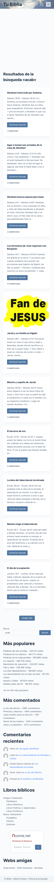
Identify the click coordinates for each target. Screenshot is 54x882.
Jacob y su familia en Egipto (22, 333)
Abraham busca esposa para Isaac (25, 197)
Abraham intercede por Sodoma (24, 92)
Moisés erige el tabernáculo (22, 524)
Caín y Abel (8, 667)
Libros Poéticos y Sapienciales (20, 808)
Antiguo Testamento (12, 798)
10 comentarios (13, 284)
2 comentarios (13, 368)
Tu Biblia (12, 4)
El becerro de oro (16, 431)
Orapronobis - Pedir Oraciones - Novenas (23, 868)
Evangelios (11, 817)
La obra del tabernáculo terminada (25, 480)
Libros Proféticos (14, 811)
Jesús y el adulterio (12, 724)
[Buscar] (41, 4)
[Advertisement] (27, 37)
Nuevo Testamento (12, 814)
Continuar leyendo (17, 125)
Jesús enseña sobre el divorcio (18, 714)
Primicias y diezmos (12, 711)
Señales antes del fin (13, 684)
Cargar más (27, 618)
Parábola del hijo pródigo (15, 651)
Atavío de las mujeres (13, 721)
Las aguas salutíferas (29, 748)
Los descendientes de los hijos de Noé (21, 674)
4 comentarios (13, 183)
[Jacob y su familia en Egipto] (27, 310)
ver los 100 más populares (15, 690)
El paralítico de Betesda (31, 779)
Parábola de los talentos (14, 654)
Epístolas (10, 824)
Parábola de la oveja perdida (17, 657)
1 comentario (12, 131)
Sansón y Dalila (10, 680)
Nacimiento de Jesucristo (15, 664)
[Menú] (48, 4)
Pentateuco (11, 801)
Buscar (6, 628)
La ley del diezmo (11, 708)
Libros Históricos (14, 804)
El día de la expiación (18, 568)
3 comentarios (13, 232)
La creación (8, 661)
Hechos (10, 821)
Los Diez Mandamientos (14, 671)
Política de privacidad (38, 879)
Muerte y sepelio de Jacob (21, 382)
